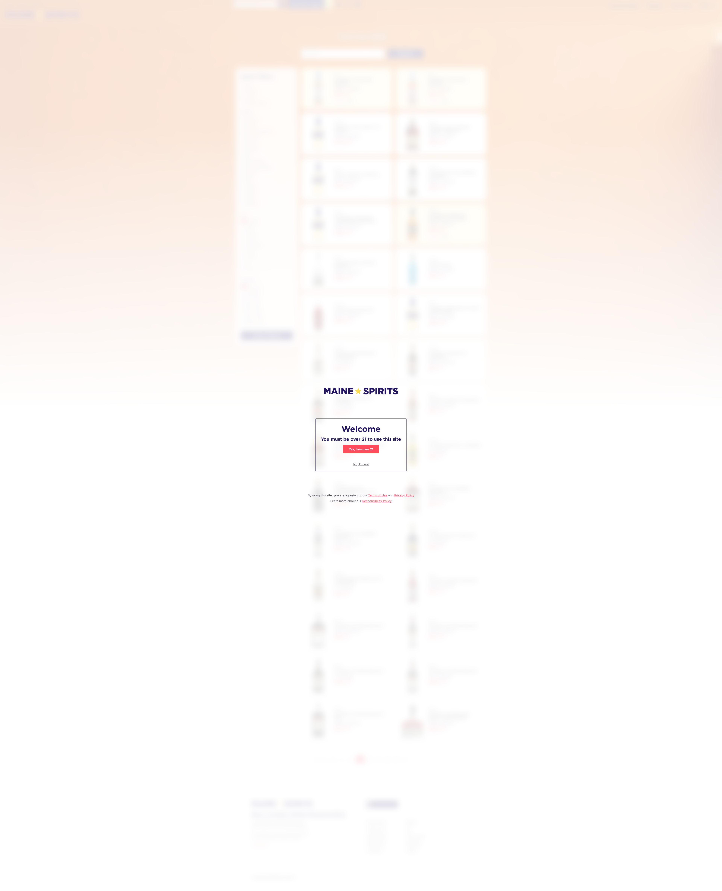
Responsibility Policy (377, 501)
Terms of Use (377, 495)
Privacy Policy (404, 495)
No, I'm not (361, 464)
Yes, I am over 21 (361, 449)
